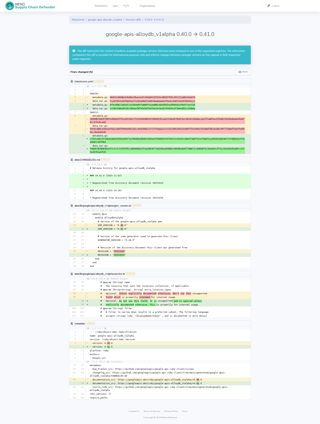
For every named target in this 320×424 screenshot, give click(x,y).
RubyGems (78, 20)
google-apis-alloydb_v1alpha (105, 20)
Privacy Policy (171, 411)
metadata (79, 323)
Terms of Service (152, 411)
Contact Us (134, 411)
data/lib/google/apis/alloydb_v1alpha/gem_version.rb (102, 205)
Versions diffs (133, 20)
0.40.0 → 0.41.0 (154, 20)
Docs (185, 411)
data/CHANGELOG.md (87, 159)
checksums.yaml (83, 81)
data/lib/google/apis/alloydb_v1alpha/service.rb (99, 273)
